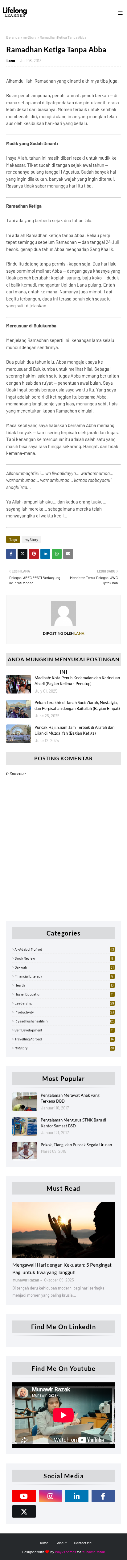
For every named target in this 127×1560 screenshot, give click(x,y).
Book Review (63, 958)
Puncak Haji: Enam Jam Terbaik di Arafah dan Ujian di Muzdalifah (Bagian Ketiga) (74, 730)
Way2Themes (65, 1551)
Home (43, 1543)
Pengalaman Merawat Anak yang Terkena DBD (70, 1098)
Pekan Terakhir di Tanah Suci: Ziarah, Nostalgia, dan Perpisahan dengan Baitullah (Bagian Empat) (77, 705)
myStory (29, 37)
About (62, 1543)
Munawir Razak (93, 1551)
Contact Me (83, 1543)
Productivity (64, 1012)
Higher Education (63, 994)
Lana (10, 60)
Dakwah (64, 967)
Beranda (12, 37)
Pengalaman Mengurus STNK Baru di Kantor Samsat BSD (73, 1123)
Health (64, 985)
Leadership (64, 1003)
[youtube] (24, 1496)
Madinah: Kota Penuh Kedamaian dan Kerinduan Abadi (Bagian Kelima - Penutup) (77, 680)
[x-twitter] (24, 1511)
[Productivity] (63, 1230)
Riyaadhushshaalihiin (64, 1021)
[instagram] (50, 1496)
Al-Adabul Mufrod (64, 949)
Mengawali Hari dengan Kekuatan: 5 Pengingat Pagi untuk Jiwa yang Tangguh (62, 1268)
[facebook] (103, 1496)
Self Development (63, 1030)
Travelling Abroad (64, 1039)
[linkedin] (76, 1496)
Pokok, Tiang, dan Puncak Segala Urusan (76, 1144)
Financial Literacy (63, 976)
